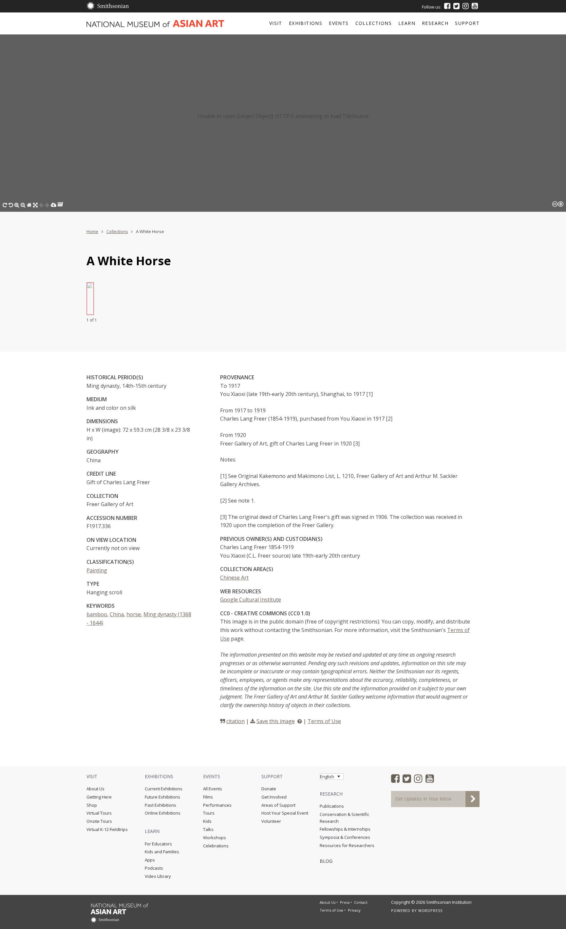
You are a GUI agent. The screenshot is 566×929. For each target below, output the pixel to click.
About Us (95, 789)
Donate (268, 789)
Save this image (275, 721)
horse (133, 614)
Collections (117, 231)
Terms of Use (324, 721)
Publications (332, 806)
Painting (96, 570)
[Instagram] (465, 6)
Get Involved (274, 797)
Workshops (214, 837)
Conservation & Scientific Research (344, 817)
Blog (326, 861)
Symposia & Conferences (345, 837)
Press (344, 902)
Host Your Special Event (284, 813)
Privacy (354, 910)
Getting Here (99, 797)
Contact (361, 902)
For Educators (158, 844)
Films (208, 797)
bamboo (96, 614)
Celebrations (216, 846)
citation (235, 721)
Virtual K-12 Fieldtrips (107, 829)
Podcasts (154, 868)
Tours (209, 813)
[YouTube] (475, 6)
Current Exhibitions (163, 789)
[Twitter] (456, 6)
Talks (208, 829)
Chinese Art (234, 577)
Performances (217, 805)
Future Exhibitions (162, 797)
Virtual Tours (99, 813)
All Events (212, 789)
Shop (91, 805)
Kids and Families (162, 852)
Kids (207, 821)
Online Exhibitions (162, 813)
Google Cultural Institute (250, 599)
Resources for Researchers (347, 845)
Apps (150, 860)
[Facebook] (447, 6)
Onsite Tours (99, 821)
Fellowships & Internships (345, 829)
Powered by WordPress (417, 910)
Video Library (158, 876)
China (117, 614)
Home (92, 231)
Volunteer (271, 821)
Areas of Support (278, 805)
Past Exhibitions (160, 805)
